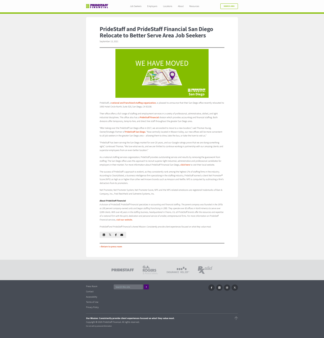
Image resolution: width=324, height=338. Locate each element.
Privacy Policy (92, 307)
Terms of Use (92, 302)
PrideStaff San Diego (135, 131)
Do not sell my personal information (99, 326)
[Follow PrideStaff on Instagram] (227, 289)
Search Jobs (229, 6)
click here (185, 164)
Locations (167, 6)
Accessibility (91, 296)
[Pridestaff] (97, 6)
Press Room (91, 286)
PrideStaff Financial (149, 117)
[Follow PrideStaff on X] (235, 289)
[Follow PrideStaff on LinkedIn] (219, 289)
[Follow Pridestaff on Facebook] (211, 289)
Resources (194, 6)
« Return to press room (111, 246)
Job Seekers (135, 6)
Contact (90, 291)
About (181, 6)
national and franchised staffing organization (133, 102)
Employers (152, 6)
